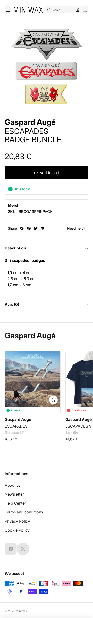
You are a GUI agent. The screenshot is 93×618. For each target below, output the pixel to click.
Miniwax (21, 611)
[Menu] (8, 9)
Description (15, 248)
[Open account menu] (77, 9)
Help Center (15, 503)
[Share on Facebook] (22, 228)
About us (13, 485)
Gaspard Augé (30, 122)
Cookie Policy (17, 530)
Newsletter (14, 494)
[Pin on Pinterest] (29, 228)
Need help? (76, 228)
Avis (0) (12, 304)
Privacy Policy (17, 521)
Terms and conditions (24, 512)
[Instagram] (11, 549)
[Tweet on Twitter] (36, 228)
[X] (23, 549)
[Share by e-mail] (43, 228)
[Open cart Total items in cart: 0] (85, 9)
